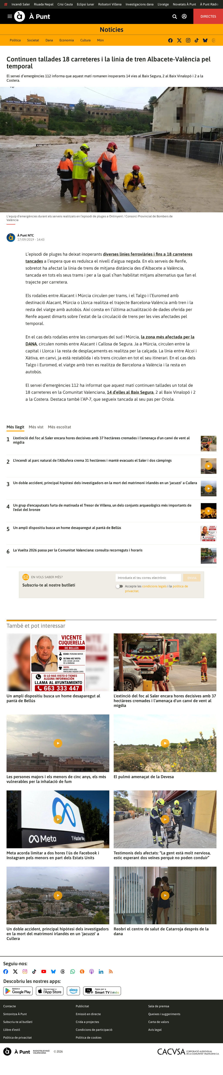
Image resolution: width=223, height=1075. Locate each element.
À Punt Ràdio (209, 4)
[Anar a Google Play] (18, 991)
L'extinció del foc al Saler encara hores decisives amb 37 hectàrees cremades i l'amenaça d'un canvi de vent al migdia (165, 700)
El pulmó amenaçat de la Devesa (144, 776)
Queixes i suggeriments (164, 1014)
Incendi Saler (21, 4)
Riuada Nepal (43, 4)
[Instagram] (188, 40)
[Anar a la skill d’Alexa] (73, 991)
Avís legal (155, 1029)
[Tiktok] (197, 40)
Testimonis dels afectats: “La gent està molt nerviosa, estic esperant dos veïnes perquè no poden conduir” (162, 855)
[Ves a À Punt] (32, 16)
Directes (208, 16)
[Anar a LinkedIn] (102, 971)
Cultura (85, 40)
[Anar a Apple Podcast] (92, 971)
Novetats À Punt (184, 4)
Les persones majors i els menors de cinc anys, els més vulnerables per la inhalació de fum (56, 779)
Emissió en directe (88, 1014)
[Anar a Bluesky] (54, 971)
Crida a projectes (87, 1022)
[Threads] (214, 40)
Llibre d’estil (11, 1029)
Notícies (111, 29)
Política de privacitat (17, 1037)
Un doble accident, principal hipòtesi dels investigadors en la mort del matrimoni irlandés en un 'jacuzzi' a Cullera (58, 933)
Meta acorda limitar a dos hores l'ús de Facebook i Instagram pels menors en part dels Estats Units (53, 855)
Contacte (9, 1006)
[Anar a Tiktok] (35, 971)
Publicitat (82, 1006)
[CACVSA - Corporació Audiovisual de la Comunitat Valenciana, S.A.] (188, 1052)
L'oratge (163, 4)
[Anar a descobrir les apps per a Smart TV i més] (102, 991)
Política (15, 40)
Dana (49, 40)
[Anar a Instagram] (26, 971)
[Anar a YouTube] (44, 971)
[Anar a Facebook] (6, 971)
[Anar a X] (16, 971)
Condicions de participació (94, 1029)
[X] (179, 40)
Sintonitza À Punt (15, 1014)
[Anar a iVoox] (83, 971)
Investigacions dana (140, 4)
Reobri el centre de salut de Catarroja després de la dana (161, 931)
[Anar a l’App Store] (50, 991)
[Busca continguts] (174, 17)
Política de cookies (88, 1037)
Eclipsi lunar (85, 4)
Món (100, 40)
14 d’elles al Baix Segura (130, 392)
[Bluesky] (205, 40)
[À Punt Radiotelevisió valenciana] (26, 1052)
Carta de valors (158, 1022)
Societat (33, 40)
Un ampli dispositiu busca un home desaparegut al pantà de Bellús (53, 698)
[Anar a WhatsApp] (73, 971)
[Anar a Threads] (64, 971)
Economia (66, 40)
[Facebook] (170, 40)
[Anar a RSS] (111, 971)
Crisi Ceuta (65, 4)
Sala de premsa (158, 1006)
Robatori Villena (110, 4)
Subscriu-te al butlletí (17, 1022)
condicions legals (154, 586)
